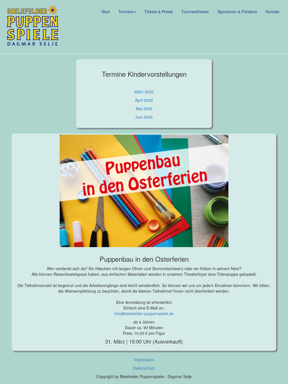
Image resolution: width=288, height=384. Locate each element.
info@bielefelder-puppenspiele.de (144, 313)
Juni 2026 (144, 117)
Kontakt (272, 11)
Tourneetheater (195, 11)
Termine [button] (125, 11)
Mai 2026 (144, 108)
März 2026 (144, 91)
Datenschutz (144, 368)
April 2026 (144, 100)
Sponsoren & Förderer (237, 11)
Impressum (144, 359)
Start (106, 11)
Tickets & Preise (158, 11)
